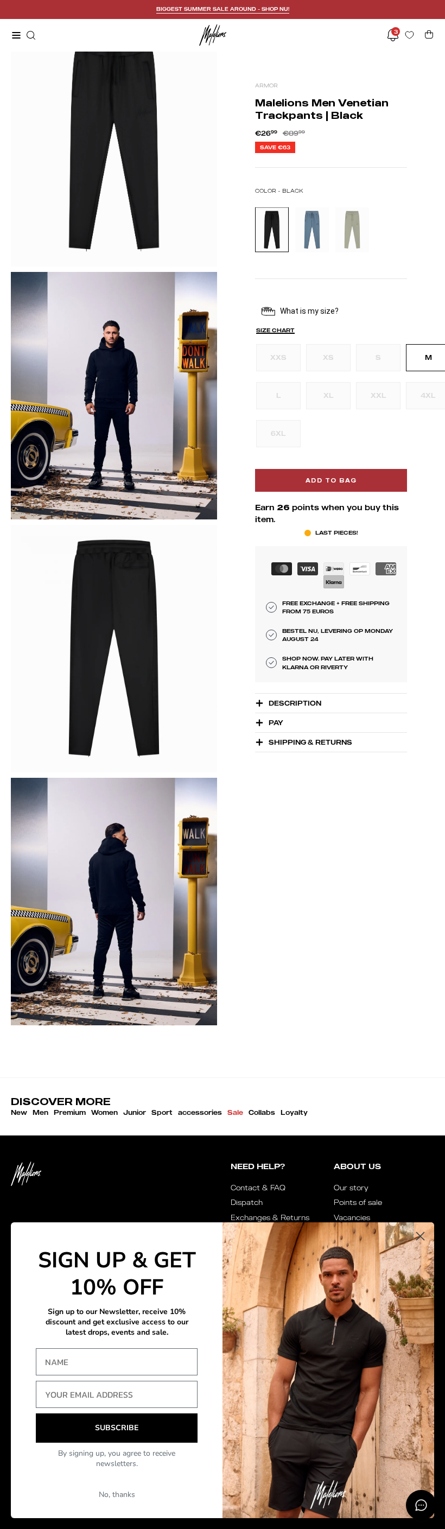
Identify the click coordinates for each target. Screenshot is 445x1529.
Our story (351, 1187)
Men (40, 1112)
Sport (162, 1112)
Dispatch (247, 1202)
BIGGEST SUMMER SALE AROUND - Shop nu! (222, 9)
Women (104, 1112)
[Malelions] (212, 35)
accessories (200, 1112)
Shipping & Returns (310, 742)
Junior (134, 1112)
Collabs (262, 1112)
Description (295, 703)
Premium (70, 1112)
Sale (235, 1112)
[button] (29, 35)
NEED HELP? (258, 1166)
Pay (276, 723)
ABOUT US (357, 1166)
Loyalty (294, 1112)
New (19, 1112)
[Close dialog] (420, 1236)
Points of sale (358, 1202)
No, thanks (117, 1494)
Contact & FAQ (258, 1187)
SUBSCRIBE (116, 1428)
